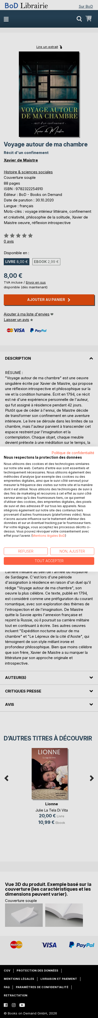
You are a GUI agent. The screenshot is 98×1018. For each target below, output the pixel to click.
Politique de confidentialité (73, 453)
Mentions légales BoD (48, 536)
